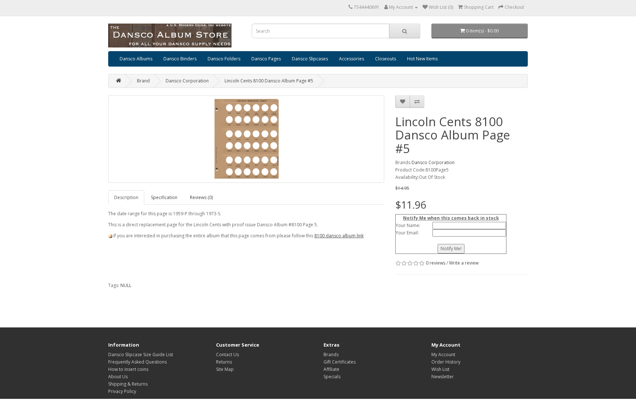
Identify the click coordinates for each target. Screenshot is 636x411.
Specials (332, 376)
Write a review (463, 263)
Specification (164, 197)
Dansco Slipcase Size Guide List (140, 354)
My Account (443, 354)
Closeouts (385, 59)
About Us (118, 376)
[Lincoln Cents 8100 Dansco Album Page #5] (246, 139)
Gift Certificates (340, 362)
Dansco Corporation (187, 81)
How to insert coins (128, 369)
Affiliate (331, 369)
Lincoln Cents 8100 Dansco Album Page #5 (269, 81)
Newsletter (442, 376)
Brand (143, 81)
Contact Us (227, 354)
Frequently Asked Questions (137, 362)
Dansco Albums (136, 59)
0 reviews (435, 263)
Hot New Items (422, 59)
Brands (331, 354)
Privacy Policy (122, 391)
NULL (125, 285)
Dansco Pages (266, 59)
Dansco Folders (224, 59)
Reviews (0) (201, 197)
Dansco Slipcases (310, 59)
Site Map (225, 369)
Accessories (351, 59)
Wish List (440, 369)
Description (126, 197)
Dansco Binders (180, 59)
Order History (445, 362)
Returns (224, 362)
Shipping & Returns (128, 384)
